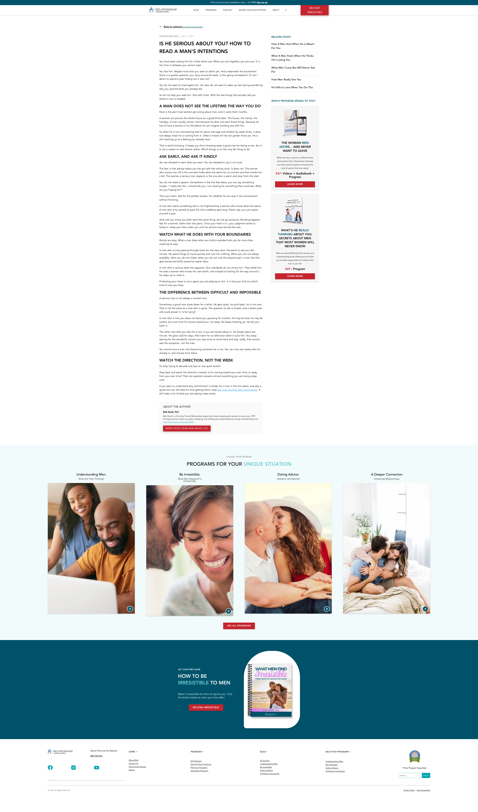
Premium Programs (199, 767)
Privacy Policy (409, 790)
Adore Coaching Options (252, 10)
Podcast (227, 10)
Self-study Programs (199, 770)
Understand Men (169, 36)
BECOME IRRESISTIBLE (314, 10)
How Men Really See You (286, 80)
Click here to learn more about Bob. (178, 422)
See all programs (239, 626)
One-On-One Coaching (201, 764)
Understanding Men (269, 764)
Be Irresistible (266, 767)
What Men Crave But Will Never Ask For (293, 70)
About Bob (133, 760)
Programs (210, 10)
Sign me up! (262, 2)
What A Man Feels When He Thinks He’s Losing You (292, 58)
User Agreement (423, 790)
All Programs (196, 761)
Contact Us (133, 763)
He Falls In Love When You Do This (292, 87)
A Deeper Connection (269, 773)
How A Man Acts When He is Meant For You (292, 46)
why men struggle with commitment (237, 390)
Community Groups (137, 766)
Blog (196, 10)
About (276, 10)
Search (132, 770)
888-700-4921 (96, 756)
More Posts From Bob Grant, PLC (187, 428)
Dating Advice (266, 770)
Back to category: (183, 27)
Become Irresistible (206, 707)
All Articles (264, 760)
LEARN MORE (295, 184)
